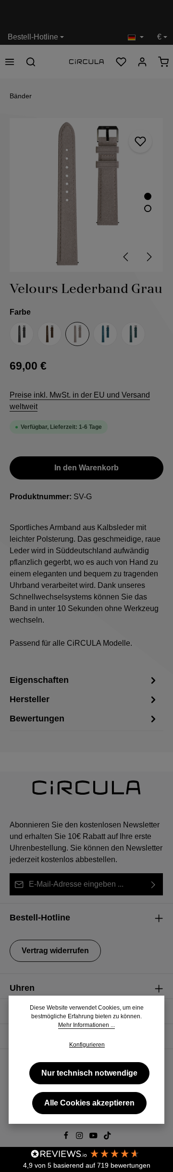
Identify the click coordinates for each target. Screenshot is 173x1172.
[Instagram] (80, 1137)
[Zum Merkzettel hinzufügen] (140, 141)
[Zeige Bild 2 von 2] (147, 208)
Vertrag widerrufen (55, 950)
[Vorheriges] (126, 257)
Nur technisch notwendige (89, 1073)
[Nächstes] (148, 257)
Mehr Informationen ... (86, 1025)
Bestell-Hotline (33, 37)
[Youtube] (94, 1137)
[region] (86, 195)
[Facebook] (67, 1137)
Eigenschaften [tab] (39, 680)
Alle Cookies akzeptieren (89, 1103)
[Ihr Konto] (142, 61)
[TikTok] (107, 1137)
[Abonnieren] (153, 884)
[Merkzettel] (121, 61)
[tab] (84, 699)
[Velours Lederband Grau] (86, 195)
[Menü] (9, 61)
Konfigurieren (87, 1044)
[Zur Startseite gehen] (86, 61)
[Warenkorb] (163, 61)
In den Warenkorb (86, 468)
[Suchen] (30, 61)
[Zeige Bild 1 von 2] (147, 196)
